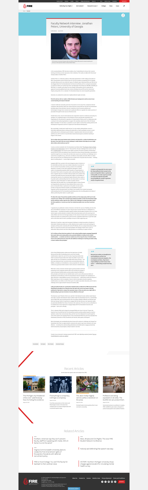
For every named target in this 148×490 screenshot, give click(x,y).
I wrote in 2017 (54, 163)
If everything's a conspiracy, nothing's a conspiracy (60, 397)
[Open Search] (124, 6)
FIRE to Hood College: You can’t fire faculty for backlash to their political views (51, 463)
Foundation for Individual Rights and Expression (55, 477)
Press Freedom (50, 344)
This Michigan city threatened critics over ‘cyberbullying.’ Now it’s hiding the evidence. (34, 398)
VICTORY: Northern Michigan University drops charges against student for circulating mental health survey (97, 464)
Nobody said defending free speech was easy (96, 449)
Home (24, 11)
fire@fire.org (44, 482)
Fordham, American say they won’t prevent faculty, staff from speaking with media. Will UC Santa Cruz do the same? (51, 441)
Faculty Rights (35, 344)
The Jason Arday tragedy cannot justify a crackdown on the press (87, 398)
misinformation (57, 150)
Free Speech (43, 344)
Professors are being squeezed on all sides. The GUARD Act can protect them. (114, 398)
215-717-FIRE (51, 482)
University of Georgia (60, 344)
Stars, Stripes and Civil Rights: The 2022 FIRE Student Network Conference (96, 440)
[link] (28, 6)
